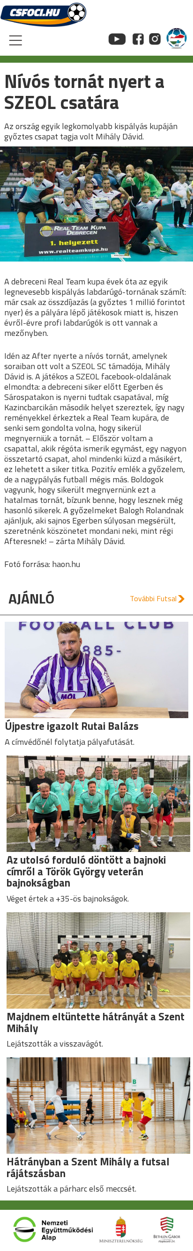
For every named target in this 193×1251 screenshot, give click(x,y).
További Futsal (153, 598)
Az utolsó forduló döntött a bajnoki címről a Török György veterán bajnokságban (86, 871)
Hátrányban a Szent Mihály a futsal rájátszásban (88, 1167)
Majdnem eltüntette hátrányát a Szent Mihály (96, 1022)
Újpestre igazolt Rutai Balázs (72, 726)
